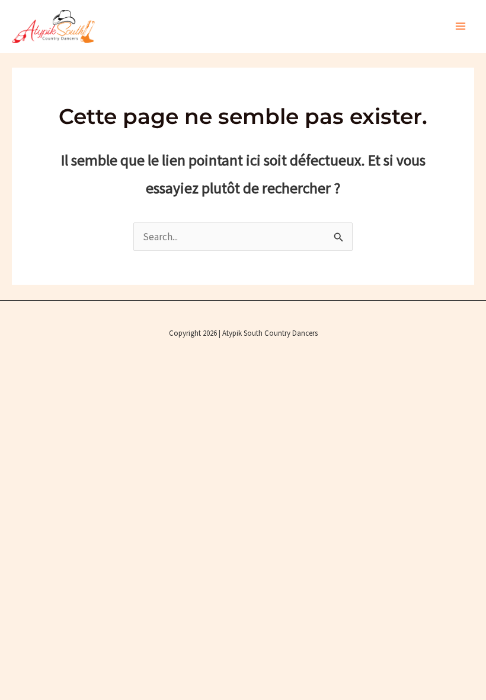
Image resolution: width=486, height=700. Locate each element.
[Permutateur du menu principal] (461, 26)
